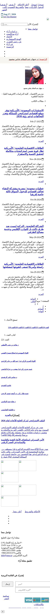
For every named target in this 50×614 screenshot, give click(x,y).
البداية (33, 299)
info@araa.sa (6, 555)
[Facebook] (6, 50)
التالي (33, 301)
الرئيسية (28, 59)
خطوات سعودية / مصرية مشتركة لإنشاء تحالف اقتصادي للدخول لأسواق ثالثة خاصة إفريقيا (23, 191)
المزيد (41, 141)
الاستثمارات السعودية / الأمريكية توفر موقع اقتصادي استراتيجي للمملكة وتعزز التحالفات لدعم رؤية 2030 (23, 113)
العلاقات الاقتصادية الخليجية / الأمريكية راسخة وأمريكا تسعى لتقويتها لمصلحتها (23, 265)
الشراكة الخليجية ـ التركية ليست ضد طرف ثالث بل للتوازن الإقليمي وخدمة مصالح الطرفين (24, 229)
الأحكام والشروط (32, 511)
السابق (41, 309)
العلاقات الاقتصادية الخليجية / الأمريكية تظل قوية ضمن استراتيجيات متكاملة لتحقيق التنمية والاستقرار (24, 151)
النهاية (41, 311)
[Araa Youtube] (7, 55)
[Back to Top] (2, 611)
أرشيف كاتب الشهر (4, 7)
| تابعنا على (17, 523)
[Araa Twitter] (7, 53)
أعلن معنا (16, 511)
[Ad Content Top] (25, 17)
